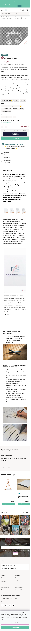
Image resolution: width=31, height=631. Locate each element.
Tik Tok (24, 512)
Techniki (3, 575)
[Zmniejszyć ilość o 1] (2, 127)
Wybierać (9, 503)
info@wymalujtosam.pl (10, 568)
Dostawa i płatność (7, 122)
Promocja (17, 575)
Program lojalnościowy (20, 589)
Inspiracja (3, 581)
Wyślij (16, 553)
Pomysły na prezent (20, 580)
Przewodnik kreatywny (6, 598)
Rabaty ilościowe (19, 587)
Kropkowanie (7, 174)
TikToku (6, 314)
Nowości (17, 577)
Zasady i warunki (5, 587)
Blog (16, 598)
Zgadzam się (15, 627)
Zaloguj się (19, 9)
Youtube (27, 512)
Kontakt (3, 592)
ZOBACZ (19, 6)
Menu (2, 10)
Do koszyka (16, 138)
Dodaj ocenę (6, 467)
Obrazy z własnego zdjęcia (6, 578)
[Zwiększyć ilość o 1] (6, 127)
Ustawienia (15, 623)
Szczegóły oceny (19, 64)
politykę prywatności (23, 550)
